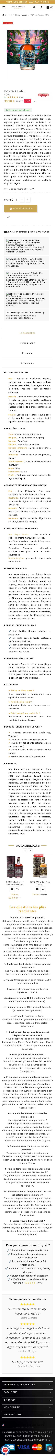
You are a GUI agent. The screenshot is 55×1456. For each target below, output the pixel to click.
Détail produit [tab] (27, 343)
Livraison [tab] (27, 353)
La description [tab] (27, 333)
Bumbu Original (16, 558)
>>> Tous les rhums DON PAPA (19, 189)
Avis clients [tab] (27, 363)
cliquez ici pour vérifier (24, 1427)
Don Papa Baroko (18, 534)
